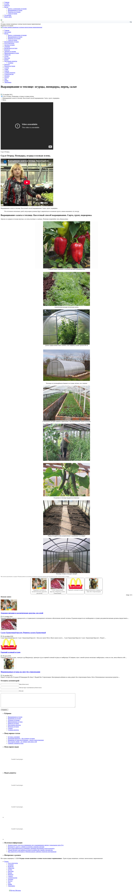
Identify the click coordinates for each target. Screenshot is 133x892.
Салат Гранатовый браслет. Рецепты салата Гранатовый (57, 591)
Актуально (7, 32)
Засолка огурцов (9, 45)
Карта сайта (8, 17)
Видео (6, 7)
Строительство (9, 74)
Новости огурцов (13, 723)
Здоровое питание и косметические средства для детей (39, 591)
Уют (5, 79)
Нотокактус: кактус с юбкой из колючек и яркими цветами (26, 847)
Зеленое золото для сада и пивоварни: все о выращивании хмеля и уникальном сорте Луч (36, 845)
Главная (6, 2)
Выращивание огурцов (15, 10)
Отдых (6, 56)
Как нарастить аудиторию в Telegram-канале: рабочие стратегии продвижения (32, 851)
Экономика (7, 82)
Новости (7, 5)
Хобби (6, 80)
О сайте (6, 4)
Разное (6, 59)
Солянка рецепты (9, 72)
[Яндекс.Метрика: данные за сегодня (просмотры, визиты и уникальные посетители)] (15, 890)
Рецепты (7, 64)
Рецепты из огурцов (14, 12)
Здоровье (7, 46)
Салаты (6, 67)
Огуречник (7, 15)
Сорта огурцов (12, 13)
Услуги (6, 77)
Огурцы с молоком (14, 737)
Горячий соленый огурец (75, 590)
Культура (7, 50)
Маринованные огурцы (11, 53)
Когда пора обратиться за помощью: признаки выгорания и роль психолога (31, 848)
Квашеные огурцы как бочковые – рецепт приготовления (26, 740)
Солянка (10, 63)
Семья (6, 69)
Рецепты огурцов (9, 66)
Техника (7, 76)
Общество (7, 54)
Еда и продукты (9, 43)
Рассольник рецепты (10, 61)
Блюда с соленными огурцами (17, 8)
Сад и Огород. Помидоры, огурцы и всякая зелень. (18, 96)
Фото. (4, 100)
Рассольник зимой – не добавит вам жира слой (22, 741)
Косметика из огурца (10, 48)
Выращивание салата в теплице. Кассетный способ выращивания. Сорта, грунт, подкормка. (31, 98)
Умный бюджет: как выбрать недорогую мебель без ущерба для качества (30, 850)
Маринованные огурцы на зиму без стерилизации (94, 590)
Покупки (7, 58)
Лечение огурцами (10, 51)
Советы (6, 71)
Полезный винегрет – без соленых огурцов (21, 738)
